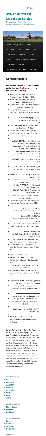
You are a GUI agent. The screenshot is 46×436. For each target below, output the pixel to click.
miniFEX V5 (10, 385)
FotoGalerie (11, 64)
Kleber (27, 49)
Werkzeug (22, 54)
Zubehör (29, 45)
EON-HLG (9, 409)
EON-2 (8, 393)
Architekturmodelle (29, 59)
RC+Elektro (10, 49)
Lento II (9, 421)
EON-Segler (10, 412)
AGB (24, 69)
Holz (19, 49)
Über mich (21, 64)
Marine (31, 54)
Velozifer (9, 426)
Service (17, 59)
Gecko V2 (9, 423)
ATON (8, 398)
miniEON (9, 387)
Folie (34, 49)
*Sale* (9, 59)
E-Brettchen (10, 390)
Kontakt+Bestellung (13, 69)
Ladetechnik (11, 54)
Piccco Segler (11, 407)
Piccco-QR (10, 382)
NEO (8, 395)
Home (9, 45)
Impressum (33, 69)
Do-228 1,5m (11, 429)
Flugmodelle (18, 45)
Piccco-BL (10, 380)
